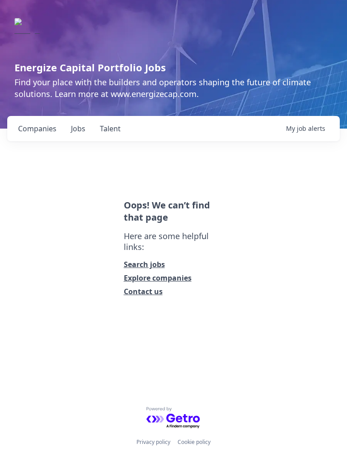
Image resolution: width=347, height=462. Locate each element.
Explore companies (158, 278)
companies (37, 129)
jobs (78, 129)
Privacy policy (153, 442)
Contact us (143, 291)
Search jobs (144, 264)
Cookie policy (194, 442)
